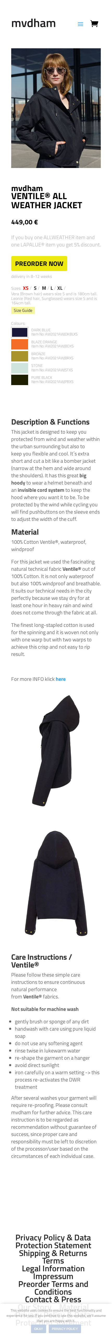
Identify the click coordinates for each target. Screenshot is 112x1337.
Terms (53, 1260)
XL (60, 288)
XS (25, 288)
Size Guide (23, 310)
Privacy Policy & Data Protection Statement (53, 1241)
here (61, 679)
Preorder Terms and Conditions (53, 1288)
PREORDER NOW (39, 263)
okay (38, 1329)
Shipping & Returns (53, 1253)
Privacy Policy (65, 1329)
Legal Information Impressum (53, 1272)
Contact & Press (53, 1299)
